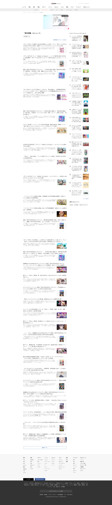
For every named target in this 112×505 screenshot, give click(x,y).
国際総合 (25, 468)
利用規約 (45, 494)
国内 (30, 7)
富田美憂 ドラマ (27, 36)
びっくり (53, 459)
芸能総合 (32, 459)
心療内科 (66, 483)
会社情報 (41, 494)
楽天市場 (76, 204)
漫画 (67, 7)
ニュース (24, 7)
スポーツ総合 (40, 459)
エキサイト (87, 3)
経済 (24, 461)
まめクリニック (52, 483)
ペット (53, 465)
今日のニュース (86, 7)
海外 (34, 7)
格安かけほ (37, 484)
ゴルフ (38, 465)
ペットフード (49, 486)
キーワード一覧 (83, 465)
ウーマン (63, 484)
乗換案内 (75, 484)
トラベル (60, 465)
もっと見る (85, 198)
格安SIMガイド (27, 484)
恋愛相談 (56, 484)
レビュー (36, 9)
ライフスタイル (62, 463)
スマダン (60, 459)
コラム (62, 7)
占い (59, 484)
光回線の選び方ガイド (38, 483)
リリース (82, 459)
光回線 (32, 484)
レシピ (67, 484)
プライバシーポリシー (52, 494)
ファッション (69, 9)
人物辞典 (82, 466)
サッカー (39, 463)
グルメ (61, 9)
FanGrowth (46, 483)
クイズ (72, 7)
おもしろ (56, 7)
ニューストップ (81, 3)
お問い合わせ (69, 494)
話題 (67, 461)
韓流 (31, 466)
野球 (38, 461)
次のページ (44, 447)
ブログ (74, 483)
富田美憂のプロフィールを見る (59, 39)
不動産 (79, 484)
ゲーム (52, 9)
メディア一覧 (82, 463)
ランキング (78, 7)
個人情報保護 (60, 494)
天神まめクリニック (60, 483)
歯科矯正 (83, 484)
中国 (24, 470)
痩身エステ (58, 486)
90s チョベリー (62, 466)
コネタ (53, 461)
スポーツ (44, 7)
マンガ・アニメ (44, 9)
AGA (54, 486)
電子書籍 (63, 486)
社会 (24, 459)
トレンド (50, 7)
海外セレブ (32, 465)
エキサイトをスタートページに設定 (56, 491)
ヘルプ (81, 470)
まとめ (76, 9)
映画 (31, 461)
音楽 (31, 463)
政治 (24, 463)
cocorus (47, 484)
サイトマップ (82, 468)
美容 (87, 484)
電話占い (78, 483)
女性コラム (61, 461)
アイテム (70, 483)
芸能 (38, 7)
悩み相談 (51, 484)
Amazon (71, 204)
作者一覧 (82, 461)
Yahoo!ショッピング (83, 204)
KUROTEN (31, 483)
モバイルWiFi (42, 484)
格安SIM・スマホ (84, 483)
